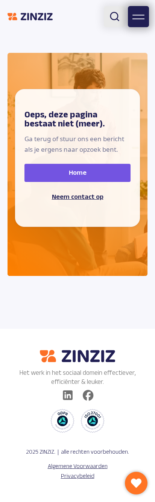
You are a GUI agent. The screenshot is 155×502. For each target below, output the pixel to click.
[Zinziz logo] (77, 356)
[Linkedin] (68, 395)
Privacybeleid (77, 476)
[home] (30, 16)
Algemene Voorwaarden (78, 466)
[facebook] (88, 395)
